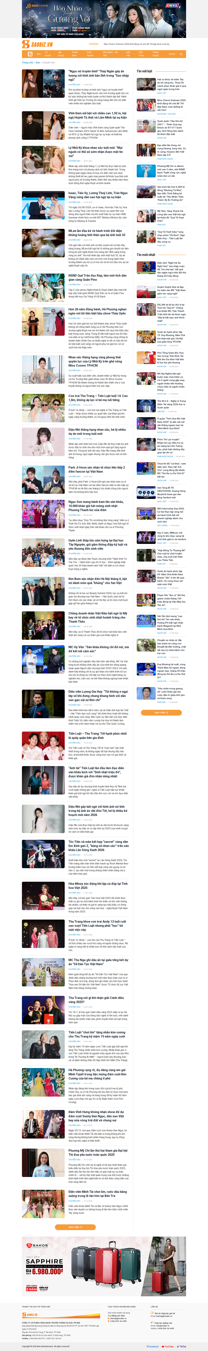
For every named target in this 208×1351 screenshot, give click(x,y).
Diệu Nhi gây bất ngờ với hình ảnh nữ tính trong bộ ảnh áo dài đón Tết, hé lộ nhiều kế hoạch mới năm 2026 (98, 811)
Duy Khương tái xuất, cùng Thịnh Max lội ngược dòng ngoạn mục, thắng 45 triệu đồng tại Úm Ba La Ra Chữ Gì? (171, 671)
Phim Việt (161, 225)
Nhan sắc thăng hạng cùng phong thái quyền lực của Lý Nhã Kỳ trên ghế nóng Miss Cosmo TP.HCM (95, 361)
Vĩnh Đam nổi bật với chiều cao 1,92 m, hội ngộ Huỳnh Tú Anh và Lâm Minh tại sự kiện (98, 115)
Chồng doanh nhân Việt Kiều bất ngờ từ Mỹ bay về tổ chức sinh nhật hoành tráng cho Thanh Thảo (98, 617)
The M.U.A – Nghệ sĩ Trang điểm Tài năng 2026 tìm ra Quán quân (171, 404)
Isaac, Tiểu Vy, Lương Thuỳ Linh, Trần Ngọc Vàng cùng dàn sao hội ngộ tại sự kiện (98, 195)
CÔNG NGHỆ (156, 54)
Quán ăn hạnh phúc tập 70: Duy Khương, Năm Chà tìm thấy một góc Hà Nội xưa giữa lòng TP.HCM (171, 337)
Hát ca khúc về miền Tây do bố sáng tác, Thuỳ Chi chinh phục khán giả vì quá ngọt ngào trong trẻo (171, 84)
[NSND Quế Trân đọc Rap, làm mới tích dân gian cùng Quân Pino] (43, 288)
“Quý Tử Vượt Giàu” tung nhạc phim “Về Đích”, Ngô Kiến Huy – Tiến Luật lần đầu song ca (171, 237)
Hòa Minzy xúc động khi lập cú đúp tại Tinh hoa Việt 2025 (98, 886)
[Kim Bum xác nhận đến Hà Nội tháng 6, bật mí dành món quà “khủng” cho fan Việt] (43, 591)
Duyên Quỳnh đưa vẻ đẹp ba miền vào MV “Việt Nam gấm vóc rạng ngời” (171, 290)
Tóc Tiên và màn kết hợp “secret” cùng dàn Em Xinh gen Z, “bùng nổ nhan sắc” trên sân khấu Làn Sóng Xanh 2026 (99, 846)
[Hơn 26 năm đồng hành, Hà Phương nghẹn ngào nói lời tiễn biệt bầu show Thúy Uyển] (43, 321)
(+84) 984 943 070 (37, 1338)
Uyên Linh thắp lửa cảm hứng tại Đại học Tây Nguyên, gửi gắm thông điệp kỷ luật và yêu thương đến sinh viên (98, 544)
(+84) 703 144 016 (53, 1338)
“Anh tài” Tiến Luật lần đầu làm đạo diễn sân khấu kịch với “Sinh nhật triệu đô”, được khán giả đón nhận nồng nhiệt (96, 772)
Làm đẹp (161, 411)
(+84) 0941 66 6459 (118, 1321)
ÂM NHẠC (61, 54)
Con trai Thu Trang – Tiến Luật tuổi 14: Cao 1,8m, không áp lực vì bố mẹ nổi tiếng (98, 398)
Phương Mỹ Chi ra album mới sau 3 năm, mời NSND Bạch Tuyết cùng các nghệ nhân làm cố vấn (171, 171)
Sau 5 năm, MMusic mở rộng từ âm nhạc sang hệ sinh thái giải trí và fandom (171, 536)
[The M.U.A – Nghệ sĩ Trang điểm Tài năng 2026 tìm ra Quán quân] (146, 406)
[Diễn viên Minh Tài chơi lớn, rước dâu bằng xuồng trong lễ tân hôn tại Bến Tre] (43, 1204)
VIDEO (172, 54)
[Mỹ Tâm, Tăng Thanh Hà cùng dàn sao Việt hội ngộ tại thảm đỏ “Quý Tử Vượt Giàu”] (146, 216)
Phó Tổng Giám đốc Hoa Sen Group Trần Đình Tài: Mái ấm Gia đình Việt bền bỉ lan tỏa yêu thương (170, 358)
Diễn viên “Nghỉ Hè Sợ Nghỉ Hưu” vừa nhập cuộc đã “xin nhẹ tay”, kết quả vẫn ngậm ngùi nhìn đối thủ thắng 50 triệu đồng (171, 269)
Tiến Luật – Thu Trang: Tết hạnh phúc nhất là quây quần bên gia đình (98, 735)
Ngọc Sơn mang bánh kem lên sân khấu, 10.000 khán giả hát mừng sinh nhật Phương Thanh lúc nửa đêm (96, 506)
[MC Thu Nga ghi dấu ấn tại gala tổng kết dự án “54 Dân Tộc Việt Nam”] (43, 972)
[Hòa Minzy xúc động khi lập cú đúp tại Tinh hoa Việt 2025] (43, 896)
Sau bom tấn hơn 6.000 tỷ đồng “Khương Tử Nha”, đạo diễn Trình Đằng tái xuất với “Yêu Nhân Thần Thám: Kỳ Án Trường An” (171, 193)
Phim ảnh (161, 702)
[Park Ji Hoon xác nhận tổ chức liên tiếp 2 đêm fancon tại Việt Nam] (43, 479)
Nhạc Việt (161, 93)
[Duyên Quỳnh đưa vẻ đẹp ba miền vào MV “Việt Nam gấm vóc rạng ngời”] (146, 292)
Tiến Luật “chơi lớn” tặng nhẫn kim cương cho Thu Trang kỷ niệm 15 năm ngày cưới (97, 1034)
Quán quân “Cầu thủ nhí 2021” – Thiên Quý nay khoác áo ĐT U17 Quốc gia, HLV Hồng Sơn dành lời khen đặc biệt (170, 128)
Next (182, 18)
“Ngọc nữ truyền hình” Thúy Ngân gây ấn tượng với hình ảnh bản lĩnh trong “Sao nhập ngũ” (99, 75)
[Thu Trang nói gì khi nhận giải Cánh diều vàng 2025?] (43, 1010)
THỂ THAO (141, 54)
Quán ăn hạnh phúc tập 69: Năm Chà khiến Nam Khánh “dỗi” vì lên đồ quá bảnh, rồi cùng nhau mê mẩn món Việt (170, 578)
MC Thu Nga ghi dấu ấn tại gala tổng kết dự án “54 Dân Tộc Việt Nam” (98, 962)
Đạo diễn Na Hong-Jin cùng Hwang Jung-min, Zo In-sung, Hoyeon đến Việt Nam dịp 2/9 (171, 150)
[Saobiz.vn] (37, 44)
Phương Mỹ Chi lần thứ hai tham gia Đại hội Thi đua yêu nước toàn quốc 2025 (98, 1152)
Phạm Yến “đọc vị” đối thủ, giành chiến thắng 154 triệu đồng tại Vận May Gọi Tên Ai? (171, 600)
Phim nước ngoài (165, 159)
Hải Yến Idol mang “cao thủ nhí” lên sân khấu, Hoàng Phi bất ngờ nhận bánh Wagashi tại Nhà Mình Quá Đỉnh (170, 623)
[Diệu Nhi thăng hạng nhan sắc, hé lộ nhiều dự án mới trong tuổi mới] (43, 442)
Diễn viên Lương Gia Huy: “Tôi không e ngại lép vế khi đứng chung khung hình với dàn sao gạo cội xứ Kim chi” (98, 696)
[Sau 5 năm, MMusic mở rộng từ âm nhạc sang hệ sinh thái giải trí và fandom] (146, 537)
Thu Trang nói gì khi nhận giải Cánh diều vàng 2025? (96, 1000)
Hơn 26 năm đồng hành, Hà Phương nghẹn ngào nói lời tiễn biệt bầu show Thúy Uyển (98, 311)
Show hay (161, 138)
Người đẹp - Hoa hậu (166, 114)
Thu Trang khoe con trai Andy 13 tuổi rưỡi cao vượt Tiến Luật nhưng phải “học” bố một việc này (97, 926)
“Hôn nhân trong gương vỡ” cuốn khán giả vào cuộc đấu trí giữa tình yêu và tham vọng (171, 693)
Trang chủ (27, 62)
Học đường (162, 525)
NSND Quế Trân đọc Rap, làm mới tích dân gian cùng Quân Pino (98, 277)
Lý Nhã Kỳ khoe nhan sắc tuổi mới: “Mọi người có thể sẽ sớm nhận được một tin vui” (96, 152)
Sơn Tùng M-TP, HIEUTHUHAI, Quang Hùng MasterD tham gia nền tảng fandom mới (171, 492)
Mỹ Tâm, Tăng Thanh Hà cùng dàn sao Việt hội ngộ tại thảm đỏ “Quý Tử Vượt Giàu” (171, 216)
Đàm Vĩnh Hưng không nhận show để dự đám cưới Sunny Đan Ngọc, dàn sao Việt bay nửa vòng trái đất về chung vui (96, 1116)
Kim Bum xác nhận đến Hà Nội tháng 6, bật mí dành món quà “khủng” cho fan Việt (98, 581)
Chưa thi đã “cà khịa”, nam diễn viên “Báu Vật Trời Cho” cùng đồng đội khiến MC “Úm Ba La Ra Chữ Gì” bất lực (171, 470)
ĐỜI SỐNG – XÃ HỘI (110, 54)
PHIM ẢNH (75, 54)
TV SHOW (48, 54)
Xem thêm (74, 1227)
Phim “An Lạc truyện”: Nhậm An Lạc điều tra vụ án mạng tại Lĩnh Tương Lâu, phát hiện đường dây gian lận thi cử (170, 446)
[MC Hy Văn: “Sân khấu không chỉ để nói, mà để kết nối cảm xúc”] (43, 659)
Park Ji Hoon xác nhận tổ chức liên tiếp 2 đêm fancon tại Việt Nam (97, 469)
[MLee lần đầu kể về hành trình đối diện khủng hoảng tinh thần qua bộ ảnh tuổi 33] (43, 243)
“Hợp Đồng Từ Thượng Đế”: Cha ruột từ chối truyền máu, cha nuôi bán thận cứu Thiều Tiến (171, 555)
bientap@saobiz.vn (119, 1318)
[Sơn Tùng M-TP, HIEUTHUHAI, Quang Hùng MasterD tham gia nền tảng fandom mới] (146, 492)
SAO (39, 54)
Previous (25, 18)
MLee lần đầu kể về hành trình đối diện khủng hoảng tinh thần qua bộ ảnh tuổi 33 (97, 233)
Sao (38, 62)
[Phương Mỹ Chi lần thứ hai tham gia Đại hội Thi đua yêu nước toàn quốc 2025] (43, 1163)
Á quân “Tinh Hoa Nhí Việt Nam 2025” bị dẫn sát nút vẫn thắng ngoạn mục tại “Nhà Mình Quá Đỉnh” (171, 423)
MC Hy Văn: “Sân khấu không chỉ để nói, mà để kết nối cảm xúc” (99, 649)
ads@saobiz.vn (162, 1326)
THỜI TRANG (90, 54)
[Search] (180, 54)
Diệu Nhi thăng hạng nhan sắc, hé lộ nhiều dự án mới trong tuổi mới (97, 432)
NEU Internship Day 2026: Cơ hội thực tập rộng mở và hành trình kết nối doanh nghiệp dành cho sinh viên (171, 515)
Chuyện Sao (74, 84)
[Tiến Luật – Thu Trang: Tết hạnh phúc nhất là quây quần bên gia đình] (43, 746)
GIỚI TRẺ (128, 54)
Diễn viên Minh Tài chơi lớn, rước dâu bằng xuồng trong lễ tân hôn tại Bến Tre (98, 1194)
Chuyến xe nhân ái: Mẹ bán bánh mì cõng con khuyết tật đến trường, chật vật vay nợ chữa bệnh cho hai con (171, 647)
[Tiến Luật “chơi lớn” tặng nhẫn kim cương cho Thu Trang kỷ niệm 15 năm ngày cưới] (43, 1044)
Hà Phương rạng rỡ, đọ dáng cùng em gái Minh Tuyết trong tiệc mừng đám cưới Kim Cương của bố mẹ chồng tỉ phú (97, 1074)
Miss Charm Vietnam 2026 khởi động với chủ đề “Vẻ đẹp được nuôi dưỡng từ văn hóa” (138, 44)
